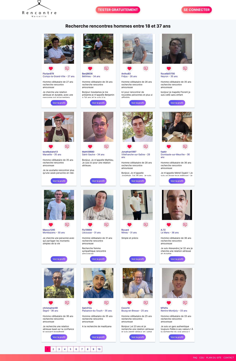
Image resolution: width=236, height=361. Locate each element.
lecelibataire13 (50, 151)
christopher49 (50, 308)
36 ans (175, 232)
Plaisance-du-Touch (92, 310)
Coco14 (125, 308)
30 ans (61, 232)
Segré (46, 310)
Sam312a (87, 308)
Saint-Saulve (88, 154)
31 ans (97, 232)
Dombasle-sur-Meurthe (173, 154)
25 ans (144, 310)
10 (99, 349)
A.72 (163, 229)
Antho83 (126, 73)
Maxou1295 (49, 229)
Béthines (86, 76)
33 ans (183, 310)
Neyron (164, 76)
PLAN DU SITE (213, 357)
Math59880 (88, 151)
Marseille (47, 154)
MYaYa (164, 308)
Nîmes (124, 232)
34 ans (96, 76)
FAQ (195, 357)
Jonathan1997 (128, 151)
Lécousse (87, 232)
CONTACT (228, 357)
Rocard (125, 229)
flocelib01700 (168, 73)
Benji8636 (87, 73)
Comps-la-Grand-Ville (54, 76)
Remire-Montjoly (169, 310)
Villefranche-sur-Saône (133, 154)
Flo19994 (87, 229)
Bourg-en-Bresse (130, 310)
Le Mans (165, 232)
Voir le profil (59, 102)
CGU (201, 357)
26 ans (133, 76)
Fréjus (124, 76)
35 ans (174, 76)
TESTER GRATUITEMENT (118, 10)
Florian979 (48, 73)
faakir (164, 151)
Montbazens (49, 232)
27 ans (71, 76)
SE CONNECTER (197, 10)
